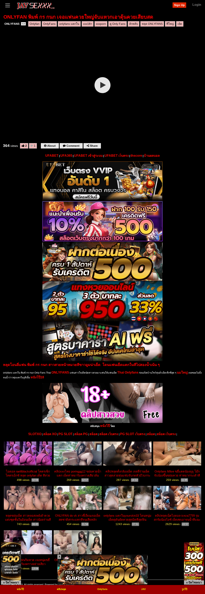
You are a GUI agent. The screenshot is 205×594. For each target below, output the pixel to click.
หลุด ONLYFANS (152, 23)
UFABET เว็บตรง (117, 155)
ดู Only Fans (117, 23)
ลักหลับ (133, 23)
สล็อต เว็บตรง (108, 434)
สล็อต (93, 434)
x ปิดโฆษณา (11, 582)
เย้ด (180, 23)
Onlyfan (34, 23)
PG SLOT (65, 434)
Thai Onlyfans (127, 372)
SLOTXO (34, 434)
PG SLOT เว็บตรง (132, 434)
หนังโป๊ (105, 426)
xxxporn (101, 23)
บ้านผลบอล (152, 155)
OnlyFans (49, 23)
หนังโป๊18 (37, 377)
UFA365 (66, 155)
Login (196, 4)
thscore (136, 155)
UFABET (51, 155)
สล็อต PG (81, 434)
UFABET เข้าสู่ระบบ (88, 155)
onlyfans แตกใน (69, 23)
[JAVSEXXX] (35, 5)
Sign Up (179, 5)
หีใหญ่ (170, 23)
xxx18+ (87, 23)
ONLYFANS (14, 23)
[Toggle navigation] (9, 5)
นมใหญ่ (182, 372)
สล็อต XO (50, 434)
